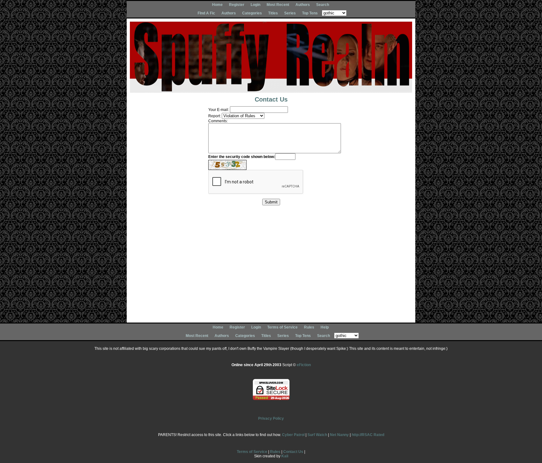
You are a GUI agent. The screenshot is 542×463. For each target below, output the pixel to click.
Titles (273, 13)
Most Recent (278, 5)
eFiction (304, 365)
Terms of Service (282, 327)
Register (236, 5)
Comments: (218, 121)
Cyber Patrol (293, 435)
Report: (214, 116)
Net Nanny (339, 435)
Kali (284, 456)
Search (322, 5)
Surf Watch (317, 435)
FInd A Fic (206, 13)
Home (217, 5)
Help (325, 327)
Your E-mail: (218, 110)
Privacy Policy (271, 418)
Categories (252, 13)
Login (255, 5)
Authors (302, 5)
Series (290, 13)
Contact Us (293, 452)
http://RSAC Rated (368, 435)
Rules (309, 327)
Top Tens (310, 13)
